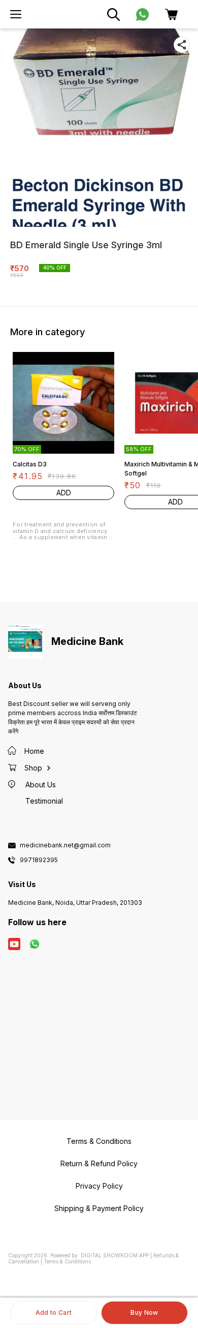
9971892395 (39, 860)
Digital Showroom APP (115, 1255)
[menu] (15, 14)
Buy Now (144, 1312)
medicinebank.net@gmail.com (65, 845)
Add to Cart (54, 1312)
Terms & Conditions (67, 1261)
